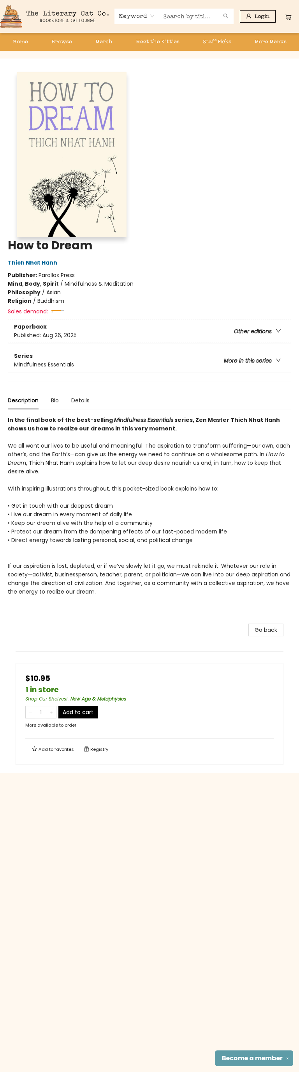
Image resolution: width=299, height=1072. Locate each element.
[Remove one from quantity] (30, 712)
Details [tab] (80, 400)
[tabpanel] (149, 515)
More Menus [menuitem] (271, 41)
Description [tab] (23, 400)
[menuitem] (20, 42)
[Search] (226, 16)
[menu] (149, 42)
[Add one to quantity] (51, 712)
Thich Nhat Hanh (32, 263)
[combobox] (136, 16)
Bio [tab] (55, 400)
